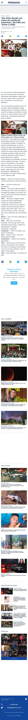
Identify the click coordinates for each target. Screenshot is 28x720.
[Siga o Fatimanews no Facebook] (26, 699)
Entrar (14, 283)
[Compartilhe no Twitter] (18, 36)
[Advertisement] (14, 76)
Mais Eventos (14, 658)
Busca (26, 2)
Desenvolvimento (10, 715)
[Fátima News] (14, 2)
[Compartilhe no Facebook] (2, 36)
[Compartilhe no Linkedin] (26, 36)
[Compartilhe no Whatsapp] (10, 36)
